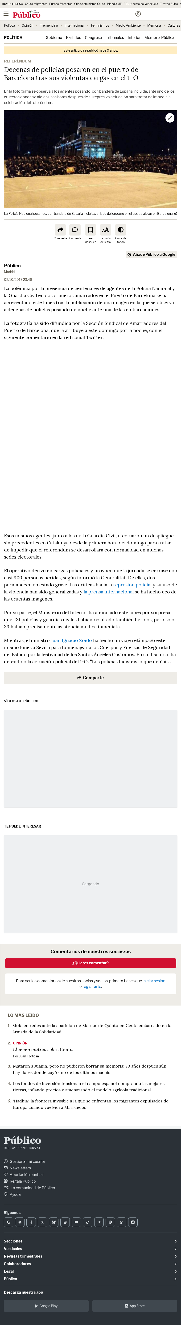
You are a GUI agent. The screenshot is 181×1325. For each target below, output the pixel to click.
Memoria (154, 25)
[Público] (82, 14)
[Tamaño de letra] (105, 230)
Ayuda (15, 1194)
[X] (42, 1222)
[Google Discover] (20, 1222)
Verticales (13, 1248)
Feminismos (100, 25)
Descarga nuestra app (23, 1292)
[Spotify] (110, 1222)
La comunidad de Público (32, 1188)
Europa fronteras (60, 4)
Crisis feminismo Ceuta (89, 4)
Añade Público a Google (154, 254)
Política (9, 25)
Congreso (93, 37)
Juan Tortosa (29, 1056)
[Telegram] (99, 1222)
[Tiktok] (87, 1222)
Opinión (27, 25)
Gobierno (54, 37)
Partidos (73, 37)
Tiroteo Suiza (169, 4)
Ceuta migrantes (36, 4)
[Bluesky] (53, 1222)
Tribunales (115, 37)
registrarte (91, 986)
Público (12, 266)
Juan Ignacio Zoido (71, 640)
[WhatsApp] (121, 1222)
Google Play (49, 1306)
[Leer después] (90, 230)
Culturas (174, 25)
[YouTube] (76, 1222)
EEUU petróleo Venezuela (141, 4)
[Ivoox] (133, 1222)
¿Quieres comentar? (90, 963)
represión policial (132, 585)
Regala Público (22, 1181)
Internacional (74, 25)
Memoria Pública (159, 37)
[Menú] (6, 14)
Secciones (13, 1241)
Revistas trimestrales (23, 1256)
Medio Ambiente (128, 25)
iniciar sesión (154, 981)
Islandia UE (114, 4)
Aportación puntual (26, 1174)
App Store (137, 1306)
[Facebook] (31, 1222)
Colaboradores (17, 1264)
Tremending (49, 25)
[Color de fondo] (120, 230)
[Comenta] (75, 230)
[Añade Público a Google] (8, 1222)
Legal (9, 1271)
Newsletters (20, 1168)
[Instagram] (65, 1222)
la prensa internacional (109, 592)
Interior (134, 37)
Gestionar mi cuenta (27, 1161)
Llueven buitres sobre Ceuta (43, 1049)
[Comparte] (60, 230)
